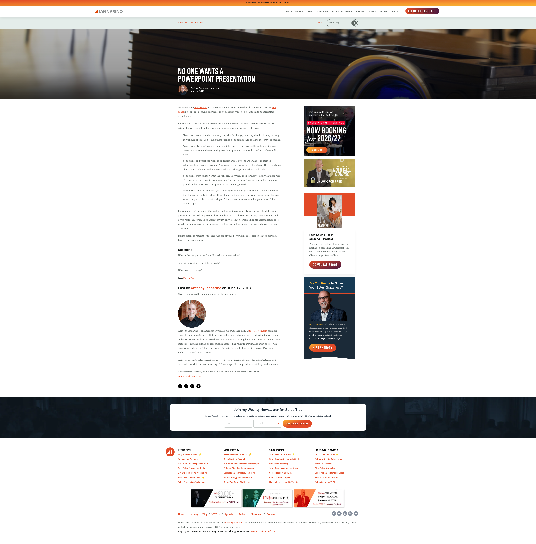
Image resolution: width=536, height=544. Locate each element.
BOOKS (372, 11)
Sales (186, 278)
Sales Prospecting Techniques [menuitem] (191, 482)
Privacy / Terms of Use (263, 531)
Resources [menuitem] (256, 514)
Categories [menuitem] (317, 23)
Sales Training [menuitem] (276, 449)
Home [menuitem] (181, 514)
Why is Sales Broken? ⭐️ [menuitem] (190, 454)
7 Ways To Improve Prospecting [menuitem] (192, 472)
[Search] (354, 23)
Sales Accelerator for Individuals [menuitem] (284, 459)
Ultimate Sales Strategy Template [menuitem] (239, 472)
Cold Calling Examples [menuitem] (279, 477)
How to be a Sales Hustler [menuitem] (327, 477)
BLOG (310, 11)
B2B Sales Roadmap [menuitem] (278, 463)
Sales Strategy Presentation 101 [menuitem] (238, 477)
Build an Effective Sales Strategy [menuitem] (239, 468)
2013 (191, 278)
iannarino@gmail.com (189, 376)
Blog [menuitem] (204, 514)
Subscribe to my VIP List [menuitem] (326, 482)
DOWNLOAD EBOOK (325, 264)
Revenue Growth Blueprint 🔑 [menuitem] (238, 454)
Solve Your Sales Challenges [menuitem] (237, 482)
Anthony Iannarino (209, 88)
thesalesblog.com (258, 331)
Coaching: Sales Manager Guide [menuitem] (329, 472)
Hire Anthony (323, 347)
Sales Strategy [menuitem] (231, 449)
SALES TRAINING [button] (341, 11)
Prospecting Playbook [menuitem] (188, 459)
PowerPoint (200, 107)
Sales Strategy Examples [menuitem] (235, 459)
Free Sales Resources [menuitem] (326, 449)
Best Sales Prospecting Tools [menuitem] (191, 468)
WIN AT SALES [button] (293, 11)
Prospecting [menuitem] (184, 449)
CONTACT (395, 11)
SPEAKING (322, 11)
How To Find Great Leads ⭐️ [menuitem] (191, 477)
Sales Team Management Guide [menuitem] (283, 468)
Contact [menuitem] (271, 514)
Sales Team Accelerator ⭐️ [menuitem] (282, 454)
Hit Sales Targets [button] (421, 11)
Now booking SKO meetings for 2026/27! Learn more (268, 2)
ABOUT (383, 11)
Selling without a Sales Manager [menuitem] (330, 459)
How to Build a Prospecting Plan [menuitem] (193, 463)
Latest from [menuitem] (190, 23)
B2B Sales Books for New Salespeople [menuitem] (241, 463)
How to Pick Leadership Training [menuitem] (284, 482)
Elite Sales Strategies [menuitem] (325, 468)
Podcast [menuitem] (243, 514)
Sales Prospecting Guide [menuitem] (280, 472)
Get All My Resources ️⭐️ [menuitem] (326, 454)
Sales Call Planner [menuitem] (323, 463)
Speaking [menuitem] (230, 514)
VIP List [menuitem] (216, 514)
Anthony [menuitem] (193, 514)
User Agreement (233, 523)
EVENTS (360, 11)
